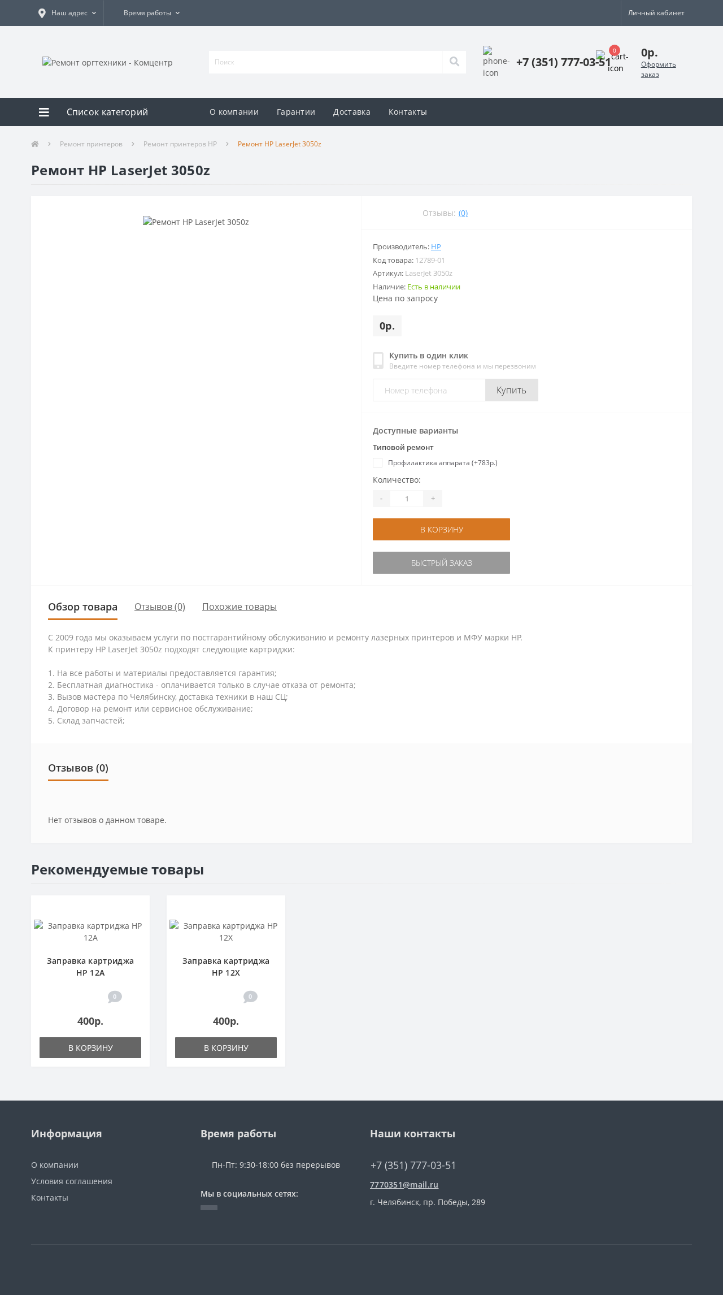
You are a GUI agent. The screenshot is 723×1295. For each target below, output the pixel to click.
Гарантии (296, 111)
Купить (511, 390)
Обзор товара (82, 606)
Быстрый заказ (435, 562)
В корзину (435, 529)
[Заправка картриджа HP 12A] (90, 930)
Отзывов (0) (159, 606)
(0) (463, 212)
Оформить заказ (658, 69)
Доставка (351, 111)
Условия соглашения (71, 1181)
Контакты (408, 111)
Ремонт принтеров (91, 144)
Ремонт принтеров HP (180, 144)
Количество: (397, 479)
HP (436, 246)
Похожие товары (239, 606)
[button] (67, 13)
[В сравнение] (135, 926)
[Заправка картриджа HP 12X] (225, 930)
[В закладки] (136, 909)
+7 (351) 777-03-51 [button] (413, 1165)
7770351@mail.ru (404, 1184)
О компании (234, 111)
